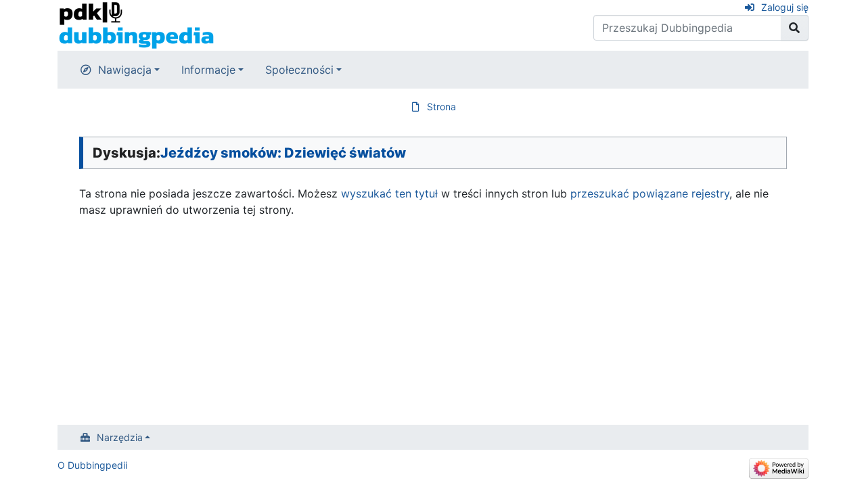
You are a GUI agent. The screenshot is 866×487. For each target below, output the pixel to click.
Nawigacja (125, 69)
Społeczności (299, 69)
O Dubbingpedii (92, 465)
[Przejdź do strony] (794, 28)
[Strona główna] (136, 24)
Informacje (208, 69)
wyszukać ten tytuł (389, 193)
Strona (441, 106)
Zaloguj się (784, 7)
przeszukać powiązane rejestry (649, 193)
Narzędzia (120, 437)
